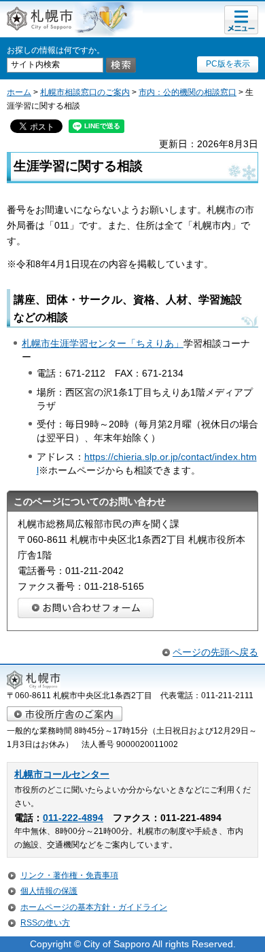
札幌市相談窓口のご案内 (85, 92)
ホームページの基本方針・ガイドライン (93, 907)
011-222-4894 (73, 818)
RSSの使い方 (45, 923)
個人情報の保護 (48, 891)
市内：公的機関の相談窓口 (187, 92)
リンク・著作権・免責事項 (69, 875)
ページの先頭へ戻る (215, 652)
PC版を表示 (228, 64)
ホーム (19, 92)
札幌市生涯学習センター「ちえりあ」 (102, 343)
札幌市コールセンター (61, 774)
